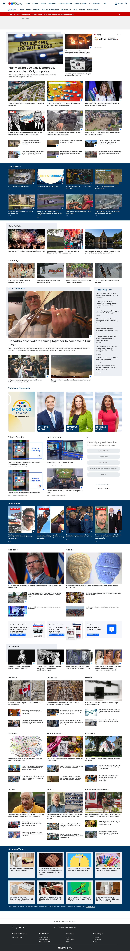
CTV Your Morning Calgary (50, 9)
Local (28, 3)
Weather (28, 9)
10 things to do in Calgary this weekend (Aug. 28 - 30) (26, 251)
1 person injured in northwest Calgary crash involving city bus (78, 75)
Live (104, 3)
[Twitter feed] (13, 927)
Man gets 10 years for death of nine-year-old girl (78, 212)
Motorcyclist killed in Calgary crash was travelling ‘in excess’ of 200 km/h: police (71, 153)
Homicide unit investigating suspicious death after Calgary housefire (31, 142)
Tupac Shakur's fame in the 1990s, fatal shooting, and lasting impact (78, 667)
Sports (75, 9)
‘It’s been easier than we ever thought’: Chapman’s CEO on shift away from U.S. (20, 537)
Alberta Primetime (93, 9)
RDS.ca (95, 941)
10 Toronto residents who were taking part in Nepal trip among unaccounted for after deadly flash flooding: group (45, 594)
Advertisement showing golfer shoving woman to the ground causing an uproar (50, 537)
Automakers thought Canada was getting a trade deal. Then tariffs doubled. (70, 825)
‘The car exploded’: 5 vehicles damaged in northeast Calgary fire (77, 52)
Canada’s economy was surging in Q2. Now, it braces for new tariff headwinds (63, 703)
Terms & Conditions (44, 939)
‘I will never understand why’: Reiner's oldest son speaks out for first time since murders (108, 537)
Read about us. (90, 906)
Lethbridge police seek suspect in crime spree (107, 281)
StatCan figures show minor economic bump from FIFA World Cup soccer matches (32, 823)
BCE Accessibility (17, 937)
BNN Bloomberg (70, 939)
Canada (35, 3)
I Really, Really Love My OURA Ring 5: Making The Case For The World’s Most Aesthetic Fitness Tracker (50, 871)
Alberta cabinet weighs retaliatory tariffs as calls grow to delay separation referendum (109, 142)
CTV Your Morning (65, 3)
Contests (82, 9)
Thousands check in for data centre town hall (78, 187)
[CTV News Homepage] (15, 3)
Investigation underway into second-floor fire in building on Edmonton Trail (110, 153)
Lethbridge (36, 9)
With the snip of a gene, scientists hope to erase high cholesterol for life (109, 711)
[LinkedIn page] (24, 927)
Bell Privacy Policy (44, 937)
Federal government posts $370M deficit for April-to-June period (25, 703)
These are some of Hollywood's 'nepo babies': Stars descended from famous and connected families (108, 668)
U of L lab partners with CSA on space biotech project (19, 281)
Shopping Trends (80, 3)
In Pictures (52, 3)
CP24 (67, 937)
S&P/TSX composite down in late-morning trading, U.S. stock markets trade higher (71, 722)
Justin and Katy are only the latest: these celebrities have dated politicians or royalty (49, 668)
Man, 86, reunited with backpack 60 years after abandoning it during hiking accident (109, 767)
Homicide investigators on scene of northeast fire (20, 212)
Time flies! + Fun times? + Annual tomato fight (24, 492)
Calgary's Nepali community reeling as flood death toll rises (107, 212)
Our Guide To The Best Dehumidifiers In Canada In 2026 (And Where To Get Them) (21, 899)
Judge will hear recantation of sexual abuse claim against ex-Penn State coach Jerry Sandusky (26, 815)
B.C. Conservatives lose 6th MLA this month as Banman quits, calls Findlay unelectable (34, 586)
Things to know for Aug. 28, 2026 (48, 186)
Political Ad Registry (44, 941)
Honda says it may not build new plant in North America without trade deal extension (71, 835)
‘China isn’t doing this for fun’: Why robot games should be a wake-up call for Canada (33, 778)
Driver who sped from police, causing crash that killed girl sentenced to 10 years (63, 133)
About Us (57, 921)
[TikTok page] (16, 927)
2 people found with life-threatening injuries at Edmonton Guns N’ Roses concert (63, 252)
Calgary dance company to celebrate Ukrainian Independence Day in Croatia (25, 381)
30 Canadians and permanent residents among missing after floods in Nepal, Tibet (108, 833)
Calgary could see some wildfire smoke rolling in (106, 187)
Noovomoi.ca (97, 939)
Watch (43, 3)
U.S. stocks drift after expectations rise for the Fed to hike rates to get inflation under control (71, 712)
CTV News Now (94, 3)
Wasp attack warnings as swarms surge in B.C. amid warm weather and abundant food (109, 823)
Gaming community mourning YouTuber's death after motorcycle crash (49, 213)
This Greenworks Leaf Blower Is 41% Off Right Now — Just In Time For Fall (79, 899)
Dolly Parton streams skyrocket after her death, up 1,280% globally (65, 759)
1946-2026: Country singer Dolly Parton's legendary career (19, 667)
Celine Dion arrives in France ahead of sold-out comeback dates (71, 766)
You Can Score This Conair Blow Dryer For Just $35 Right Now (78, 869)
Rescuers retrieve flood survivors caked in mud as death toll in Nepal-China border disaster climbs (103, 815)
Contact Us (64, 921)
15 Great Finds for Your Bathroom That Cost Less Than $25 (21, 869)
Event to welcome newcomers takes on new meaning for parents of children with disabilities (33, 153)
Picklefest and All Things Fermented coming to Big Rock (64, 491)
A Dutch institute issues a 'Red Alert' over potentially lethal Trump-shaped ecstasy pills (92, 586)
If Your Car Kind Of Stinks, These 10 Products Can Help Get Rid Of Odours (50, 899)
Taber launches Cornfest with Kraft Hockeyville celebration (78, 281)
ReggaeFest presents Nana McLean (60, 462)
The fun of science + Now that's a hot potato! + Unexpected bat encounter (24, 463)
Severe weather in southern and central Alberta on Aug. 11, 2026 (70, 381)
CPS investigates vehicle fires (18, 186)
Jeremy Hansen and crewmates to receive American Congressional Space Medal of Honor (32, 767)
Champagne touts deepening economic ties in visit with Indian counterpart (32, 712)
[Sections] (4, 3)
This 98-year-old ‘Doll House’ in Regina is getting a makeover (102, 759)
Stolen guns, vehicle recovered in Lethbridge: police (48, 281)
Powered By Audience (103, 488)
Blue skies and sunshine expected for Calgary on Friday (71, 141)
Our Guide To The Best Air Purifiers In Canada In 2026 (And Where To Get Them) (107, 899)
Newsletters (72, 921)
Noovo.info (96, 937)
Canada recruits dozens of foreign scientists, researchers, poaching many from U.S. (32, 722)
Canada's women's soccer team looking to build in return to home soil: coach (32, 834)
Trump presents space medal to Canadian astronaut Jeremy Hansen (79, 536)
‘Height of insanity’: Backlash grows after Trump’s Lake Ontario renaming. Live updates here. (25, 133)
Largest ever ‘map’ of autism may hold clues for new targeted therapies (25, 759)
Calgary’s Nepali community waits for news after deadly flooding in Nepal (102, 133)
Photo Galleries (66, 9)
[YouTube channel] (20, 927)
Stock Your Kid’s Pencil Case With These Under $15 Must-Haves (108, 869)
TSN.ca (68, 941)
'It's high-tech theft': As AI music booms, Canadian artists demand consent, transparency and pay (70, 778)
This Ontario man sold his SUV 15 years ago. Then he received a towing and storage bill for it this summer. (64, 816)
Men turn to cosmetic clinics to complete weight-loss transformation (102, 703)
